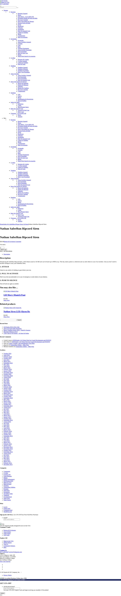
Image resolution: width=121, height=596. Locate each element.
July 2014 (6, 455)
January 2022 (7, 371)
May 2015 (6, 439)
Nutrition (6, 485)
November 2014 (8, 448)
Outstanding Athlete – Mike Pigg (19, 345)
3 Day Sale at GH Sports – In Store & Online (16, 333)
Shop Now (7, 300)
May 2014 (6, 458)
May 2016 (6, 426)
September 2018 (8, 398)
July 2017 (6, 409)
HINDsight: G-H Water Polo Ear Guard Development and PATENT (32, 340)
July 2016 (6, 423)
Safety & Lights (7, 224)
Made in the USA (8, 541)
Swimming (7, 492)
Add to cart (3, 249)
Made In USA (8, 482)
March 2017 (7, 415)
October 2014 (7, 450)
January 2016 (7, 433)
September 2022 (8, 363)
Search (19, 320)
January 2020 (7, 388)
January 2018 (7, 402)
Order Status (7, 533)
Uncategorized (8, 497)
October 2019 (7, 390)
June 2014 (6, 456)
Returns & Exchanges (10, 530)
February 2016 (8, 431)
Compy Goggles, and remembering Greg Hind (21, 343)
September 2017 (8, 406)
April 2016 (7, 428)
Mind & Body (7, 484)
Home (1, 224)
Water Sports (7, 500)
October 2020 (7, 374)
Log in (5, 507)
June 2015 (6, 437)
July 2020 (6, 379)
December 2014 (8, 447)
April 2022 (7, 366)
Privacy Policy (8, 575)
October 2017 (7, 404)
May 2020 (6, 382)
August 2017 (7, 407)
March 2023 (7, 361)
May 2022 (6, 364)
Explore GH (7, 474)
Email (6, 517)
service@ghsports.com (15, 552)
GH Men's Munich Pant (14, 295)
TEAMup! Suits (8, 493)
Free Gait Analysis (5, 561)
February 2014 (8, 463)
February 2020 (8, 387)
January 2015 (7, 445)
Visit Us (6, 544)
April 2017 (7, 414)
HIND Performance (9, 479)
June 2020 (6, 380)
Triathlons (6, 495)
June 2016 (6, 425)
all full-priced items (9, 586)
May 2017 (6, 412)
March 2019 (7, 393)
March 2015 (7, 442)
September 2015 (8, 436)
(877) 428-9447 (4, 4)
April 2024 (7, 355)
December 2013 (8, 464)
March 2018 (7, 401)
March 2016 (7, 429)
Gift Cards (6, 535)
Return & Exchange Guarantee (12, 241)
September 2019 (8, 391)
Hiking (5, 478)
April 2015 (7, 441)
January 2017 (7, 417)
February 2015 (8, 444)
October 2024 (7, 353)
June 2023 (6, 360)
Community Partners (9, 546)
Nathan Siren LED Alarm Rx (17, 311)
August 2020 (7, 377)
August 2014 (7, 453)
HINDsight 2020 (8, 481)
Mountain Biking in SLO (11, 332)
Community (7, 471)
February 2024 (8, 356)
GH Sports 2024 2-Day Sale (11, 327)
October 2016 (7, 418)
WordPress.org (8, 511)
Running (6, 489)
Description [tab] (7, 254)
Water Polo (7, 498)
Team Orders (7, 532)
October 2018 (7, 396)
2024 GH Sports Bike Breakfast (12, 328)
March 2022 (7, 368)
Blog (5, 547)
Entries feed (7, 508)
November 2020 (8, 372)
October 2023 (7, 358)
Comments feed (8, 510)
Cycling (6, 473)
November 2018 (8, 395)
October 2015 (7, 434)
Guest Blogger (8, 476)
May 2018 (6, 399)
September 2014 (8, 452)
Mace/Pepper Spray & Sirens (20, 224)
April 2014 (7, 460)
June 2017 (6, 410)
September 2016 (8, 420)
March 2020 (7, 385)
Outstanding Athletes (9, 487)
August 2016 (7, 422)
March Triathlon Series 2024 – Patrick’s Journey (17, 330)
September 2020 (8, 376)
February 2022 (8, 369)
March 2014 (7, 461)
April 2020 (7, 383)
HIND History (8, 542)
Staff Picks (7, 490)
